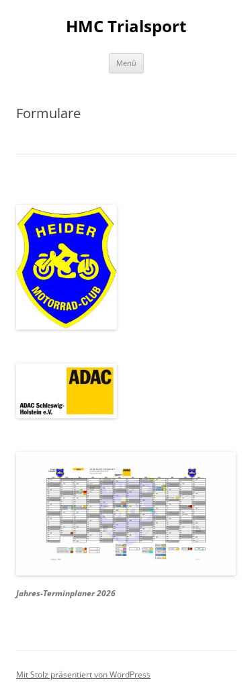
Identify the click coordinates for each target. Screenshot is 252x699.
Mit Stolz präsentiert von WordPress (83, 674)
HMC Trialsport (126, 26)
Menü (126, 63)
